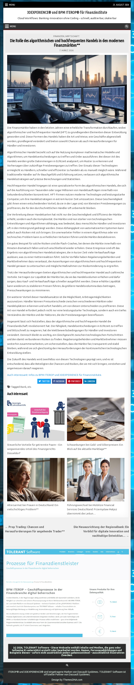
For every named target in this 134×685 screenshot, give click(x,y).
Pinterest (76, 381)
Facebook (60, 381)
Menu (12, 4)
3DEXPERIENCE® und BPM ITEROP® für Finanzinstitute (67, 12)
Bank (23, 386)
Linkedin (91, 381)
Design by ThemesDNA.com (67, 679)
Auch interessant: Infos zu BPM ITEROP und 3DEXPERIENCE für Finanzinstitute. (54, 374)
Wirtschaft (72, 36)
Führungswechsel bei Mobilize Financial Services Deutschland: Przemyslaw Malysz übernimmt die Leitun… (92, 509)
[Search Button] (127, 26)
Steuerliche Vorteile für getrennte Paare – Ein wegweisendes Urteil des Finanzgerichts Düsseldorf (34, 449)
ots (29, 386)
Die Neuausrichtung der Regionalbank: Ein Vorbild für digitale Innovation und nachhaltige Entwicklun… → (101, 531)
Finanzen (58, 36)
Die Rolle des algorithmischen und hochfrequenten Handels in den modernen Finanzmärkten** (67, 43)
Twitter (46, 381)
